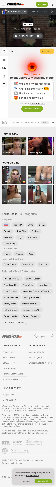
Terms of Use (9, 357)
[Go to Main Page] (17, 4)
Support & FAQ (9, 394)
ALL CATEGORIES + (14, 322)
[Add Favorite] (5, 51)
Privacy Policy (9, 352)
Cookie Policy (32, 475)
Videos (35, 11)
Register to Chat (32, 109)
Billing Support (9, 400)
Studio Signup (35, 357)
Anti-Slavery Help (11, 379)
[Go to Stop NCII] (20, 451)
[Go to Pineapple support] (5, 451)
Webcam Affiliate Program (40, 363)
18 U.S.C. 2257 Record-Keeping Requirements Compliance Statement (22, 461)
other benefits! (37, 103)
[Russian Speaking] (6, 224)
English (41, 337)
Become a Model (36, 352)
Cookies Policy (9, 368)
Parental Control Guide (13, 374)
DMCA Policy (9, 363)
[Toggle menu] (3, 4)
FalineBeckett (11, 213)
